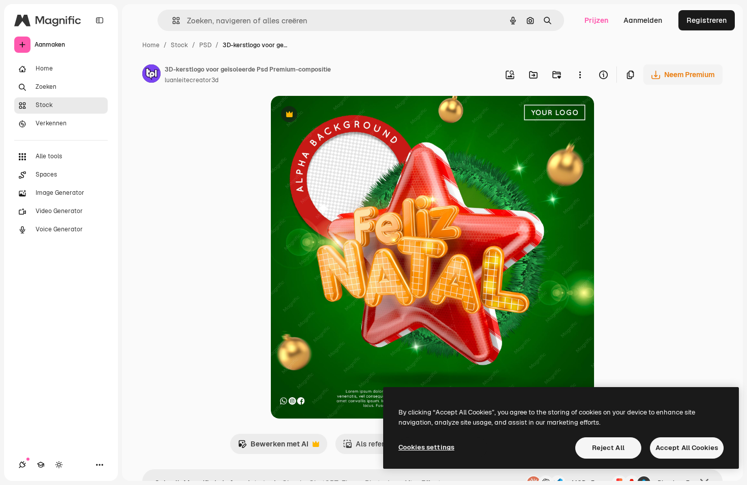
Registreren (707, 20)
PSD (205, 45)
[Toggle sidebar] (99, 20)
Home (151, 45)
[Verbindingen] (22, 465)
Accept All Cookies (687, 447)
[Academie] (41, 465)
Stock (179, 45)
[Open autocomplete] (172, 20)
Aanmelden (643, 20)
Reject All (608, 447)
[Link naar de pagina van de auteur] (151, 75)
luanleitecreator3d (192, 80)
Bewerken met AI (273, 446)
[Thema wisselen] (59, 465)
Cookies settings (426, 447)
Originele (338, 115)
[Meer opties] (580, 74)
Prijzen (596, 20)
